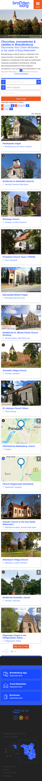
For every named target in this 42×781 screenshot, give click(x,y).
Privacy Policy (10, 772)
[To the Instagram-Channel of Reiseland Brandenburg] (21, 717)
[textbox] (13, 87)
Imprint (7, 769)
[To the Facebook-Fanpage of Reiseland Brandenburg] (15, 717)
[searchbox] (17, 82)
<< (3, 651)
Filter (26, 646)
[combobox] (21, 82)
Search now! (21, 98)
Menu (38, 7)
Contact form (9, 766)
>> (15, 651)
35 (12, 651)
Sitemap (7, 775)
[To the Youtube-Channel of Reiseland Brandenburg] (26, 717)
